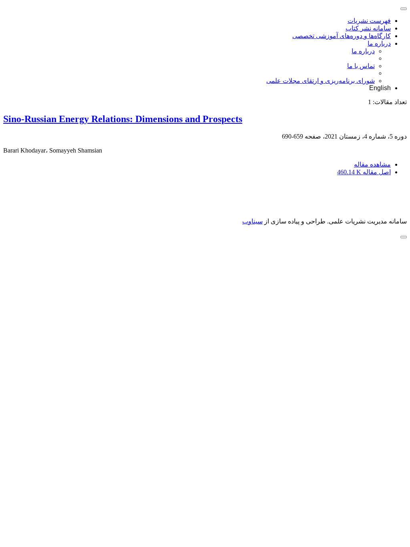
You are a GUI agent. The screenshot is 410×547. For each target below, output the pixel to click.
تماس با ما (361, 65)
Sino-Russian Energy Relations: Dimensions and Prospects (122, 119)
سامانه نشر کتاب (368, 28)
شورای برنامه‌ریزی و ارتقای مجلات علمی (320, 80)
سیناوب (252, 221)
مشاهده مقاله (372, 164)
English (380, 87)
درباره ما (379, 43)
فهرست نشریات (369, 20)
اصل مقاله (364, 172)
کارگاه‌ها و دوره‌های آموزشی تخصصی (341, 35)
